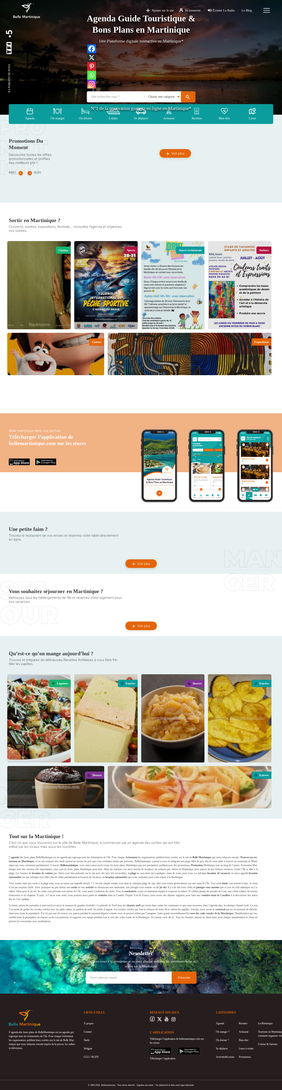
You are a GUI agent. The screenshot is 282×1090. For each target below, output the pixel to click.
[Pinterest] (91, 66)
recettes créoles (126, 909)
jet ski (33, 891)
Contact (88, 1031)
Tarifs (87, 1040)
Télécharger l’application (162, 1058)
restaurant (242, 861)
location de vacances (90, 877)
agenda (63, 857)
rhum (208, 917)
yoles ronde (126, 917)
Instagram (173, 1020)
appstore (13, 460)
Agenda (30, 118)
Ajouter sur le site (163, 10)
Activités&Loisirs (225, 1056)
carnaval (95, 913)
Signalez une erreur (145, 1085)
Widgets (88, 1048)
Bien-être (243, 1040)
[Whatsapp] (91, 75)
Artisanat (243, 1031)
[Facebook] (91, 48)
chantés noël (242, 905)
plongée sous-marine (141, 887)
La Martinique (265, 1023)
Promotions (245, 1056)
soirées (174, 857)
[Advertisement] (141, 402)
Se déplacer (222, 1048)
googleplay (41, 460)
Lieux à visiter (246, 1048)
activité (237, 883)
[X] (91, 57)
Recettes (243, 1023)
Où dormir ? (222, 1040)
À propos (89, 1023)
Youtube (166, 1020)
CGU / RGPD (91, 1056)
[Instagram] (91, 84)
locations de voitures (155, 869)
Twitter (159, 1020)
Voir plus (177, 153)
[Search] (188, 96)
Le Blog (247, 10)
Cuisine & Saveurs (268, 1044)
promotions (184, 865)
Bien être (224, 118)
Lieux (252, 118)
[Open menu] (266, 10)
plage (11, 873)
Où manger (58, 118)
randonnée (119, 887)
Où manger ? (222, 1031)
